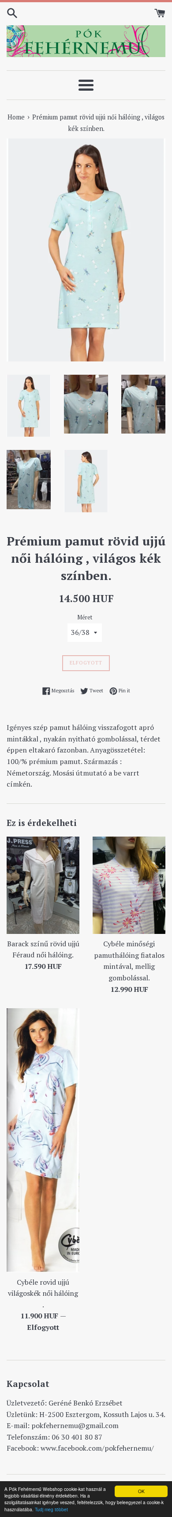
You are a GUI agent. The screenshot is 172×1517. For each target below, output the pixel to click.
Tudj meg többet (51, 1509)
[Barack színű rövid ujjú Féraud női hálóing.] (43, 885)
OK (141, 1491)
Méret (84, 617)
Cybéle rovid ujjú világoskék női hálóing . (43, 1293)
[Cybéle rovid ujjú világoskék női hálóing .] (43, 1140)
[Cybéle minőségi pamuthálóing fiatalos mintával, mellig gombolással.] (129, 885)
